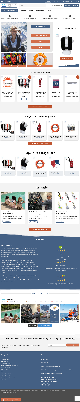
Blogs (49, 10)
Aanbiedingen (40, 10)
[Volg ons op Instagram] (76, 1)
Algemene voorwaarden (54, 390)
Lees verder (8, 99)
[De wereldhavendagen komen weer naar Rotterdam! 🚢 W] (49, 313)
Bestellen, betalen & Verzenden (8, 390)
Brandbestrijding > (13, 66)
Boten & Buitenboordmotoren (9, 365)
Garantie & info (35, 390)
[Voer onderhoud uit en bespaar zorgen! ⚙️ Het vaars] (30, 313)
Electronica (4, 369)
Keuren (23, 10)
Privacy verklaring (44, 390)
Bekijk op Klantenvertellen (61, 284)
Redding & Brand (6, 363)
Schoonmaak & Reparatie (8, 377)
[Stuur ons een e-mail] (78, 1)
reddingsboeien (26, 260)
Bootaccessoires (5, 367)
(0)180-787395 (51, 377)
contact (36, 279)
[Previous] (56, 44)
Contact (63, 390)
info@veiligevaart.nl (51, 379)
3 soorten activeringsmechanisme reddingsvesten (66, 212)
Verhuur (31, 10)
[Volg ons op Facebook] (75, 1)
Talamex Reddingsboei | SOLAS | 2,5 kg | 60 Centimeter (8, 94)
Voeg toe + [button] (40, 99)
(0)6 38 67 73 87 (52, 381)
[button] (71, 5)
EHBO (2, 371)
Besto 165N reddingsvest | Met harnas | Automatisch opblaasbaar (24, 94)
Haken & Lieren (5, 375)
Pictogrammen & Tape (7, 373)
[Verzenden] (44, 5)
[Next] (76, 44)
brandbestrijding (13, 262)
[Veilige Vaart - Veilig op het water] (9, 5)
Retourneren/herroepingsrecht (24, 390)
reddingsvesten (17, 260)
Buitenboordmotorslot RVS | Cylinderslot (72, 93)
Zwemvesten (4, 361)
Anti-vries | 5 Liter (56, 92)
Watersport (4, 379)
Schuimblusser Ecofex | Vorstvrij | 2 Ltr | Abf (40, 93)
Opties (24, 99)
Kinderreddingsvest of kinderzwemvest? (9, 212)
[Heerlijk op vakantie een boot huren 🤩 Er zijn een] (69, 313)
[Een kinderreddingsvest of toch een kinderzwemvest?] (10, 313)
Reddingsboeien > (40, 66)
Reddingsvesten (5, 359)
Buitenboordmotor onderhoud (38, 212)
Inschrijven (72, 345)
